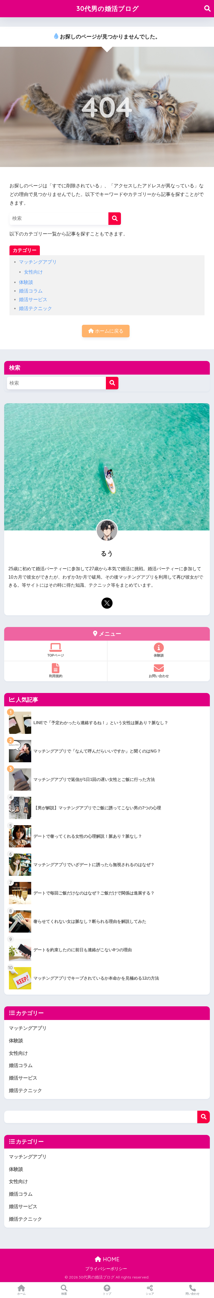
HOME (110, 1259)
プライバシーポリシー (106, 1269)
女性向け (33, 272)
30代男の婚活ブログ (107, 8)
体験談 (26, 282)
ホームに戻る (108, 331)
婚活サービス (33, 299)
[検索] (114, 218)
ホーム (21, 1293)
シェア (150, 1293)
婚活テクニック (35, 308)
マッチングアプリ (38, 262)
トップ (107, 1293)
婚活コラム (31, 291)
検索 (203, 1117)
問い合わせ (193, 1293)
